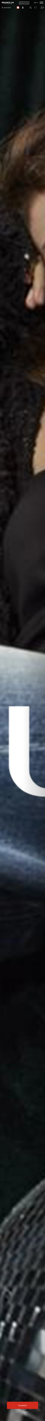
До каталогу (22, 1405)
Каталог (7, 8)
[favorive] (35, 7)
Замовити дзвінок (24, 4)
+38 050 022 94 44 (23, 2)
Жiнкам (23, 7)
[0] (42, 7)
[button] (15, 1409)
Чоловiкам (18, 7)
